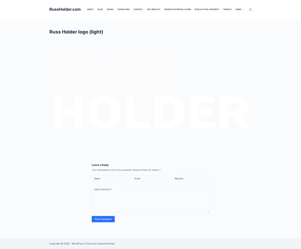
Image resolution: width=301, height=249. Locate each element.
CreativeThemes (105, 243)
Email (137, 178)
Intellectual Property (207, 9)
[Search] (250, 9)
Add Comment (103, 189)
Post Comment (103, 219)
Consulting (123, 9)
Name (97, 178)
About (90, 9)
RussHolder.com (65, 9)
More (238, 9)
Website (178, 178)
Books (110, 9)
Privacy (227, 9)
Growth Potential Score (177, 9)
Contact (138, 9)
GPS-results (153, 9)
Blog (100, 9)
